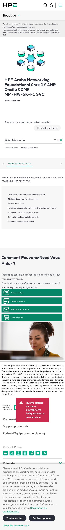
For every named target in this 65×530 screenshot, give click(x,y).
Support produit (13, 426)
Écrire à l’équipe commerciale (22, 433)
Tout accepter (14, 518)
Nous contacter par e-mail (20, 309)
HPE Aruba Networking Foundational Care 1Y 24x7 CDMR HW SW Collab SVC (30, 30)
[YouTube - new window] (38, 453)
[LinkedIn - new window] (5, 453)
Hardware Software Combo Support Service (18, 27)
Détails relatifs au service (15, 139)
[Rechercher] (45, 5)
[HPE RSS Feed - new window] (44, 453)
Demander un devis (47, 127)
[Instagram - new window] (18, 453)
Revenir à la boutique (10, 24)
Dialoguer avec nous (29, 147)
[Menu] (60, 5)
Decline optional (41, 518)
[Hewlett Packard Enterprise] (10, 5)
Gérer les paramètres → (16, 525)
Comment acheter (17, 317)
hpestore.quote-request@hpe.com (19, 287)
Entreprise (9, 463)
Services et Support (51, 24)
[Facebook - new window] (31, 453)
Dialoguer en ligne (17, 292)
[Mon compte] (51, 5)
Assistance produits (18, 301)
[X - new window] (12, 453)
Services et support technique (31, 24)
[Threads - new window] (25, 453)
